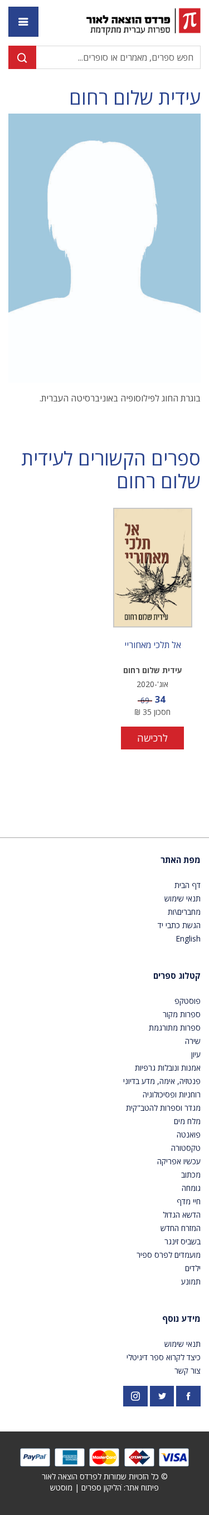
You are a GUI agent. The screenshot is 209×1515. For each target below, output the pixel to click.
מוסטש (61, 1487)
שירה (193, 1041)
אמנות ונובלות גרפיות (168, 1067)
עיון (196, 1054)
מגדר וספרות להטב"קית (163, 1107)
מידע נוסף (181, 1318)
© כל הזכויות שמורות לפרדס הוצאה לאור (105, 1476)
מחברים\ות (184, 911)
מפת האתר (181, 860)
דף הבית (187, 885)
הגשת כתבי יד (179, 925)
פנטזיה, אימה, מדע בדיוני (162, 1081)
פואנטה (189, 1134)
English (188, 938)
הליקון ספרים (101, 1487)
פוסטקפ (187, 1001)
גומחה (191, 1188)
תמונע (191, 1281)
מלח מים (187, 1121)
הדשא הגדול (182, 1214)
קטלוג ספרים (177, 975)
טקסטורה (186, 1148)
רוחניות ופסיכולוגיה (172, 1094)
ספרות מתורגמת (175, 1027)
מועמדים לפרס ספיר (169, 1254)
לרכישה (152, 737)
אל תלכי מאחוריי (152, 645)
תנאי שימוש (182, 898)
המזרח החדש (181, 1228)
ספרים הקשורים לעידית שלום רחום (111, 470)
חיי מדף (189, 1201)
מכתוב (191, 1174)
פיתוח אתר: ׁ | (104, 1487)
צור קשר (187, 1370)
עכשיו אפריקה (179, 1161)
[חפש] (22, 57)
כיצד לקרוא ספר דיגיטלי (164, 1357)
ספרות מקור (182, 1014)
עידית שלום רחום (135, 97)
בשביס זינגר (182, 1241)
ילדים (193, 1268)
